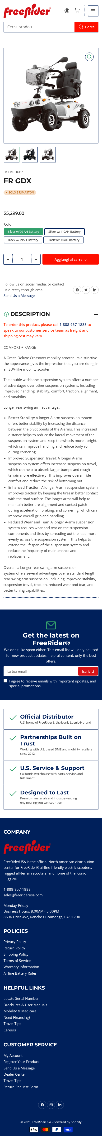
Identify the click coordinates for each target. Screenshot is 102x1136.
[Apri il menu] (93, 10)
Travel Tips (12, 1023)
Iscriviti (88, 671)
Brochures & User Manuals (25, 1004)
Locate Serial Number (21, 998)
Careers (10, 1030)
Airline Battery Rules (20, 973)
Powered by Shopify (67, 1122)
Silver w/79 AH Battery (23, 231)
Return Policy (14, 948)
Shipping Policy (16, 954)
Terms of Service (17, 960)
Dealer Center (15, 1074)
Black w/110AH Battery (63, 240)
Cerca (90, 26)
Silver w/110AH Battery (64, 231)
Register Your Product (21, 1061)
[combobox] (51, 27)
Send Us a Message (19, 295)
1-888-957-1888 (73, 324)
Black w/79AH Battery (23, 240)
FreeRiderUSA (13, 172)
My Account (13, 1055)
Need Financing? (17, 1017)
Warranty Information (21, 966)
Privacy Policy (15, 941)
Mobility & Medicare (20, 1011)
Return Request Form (21, 1086)
